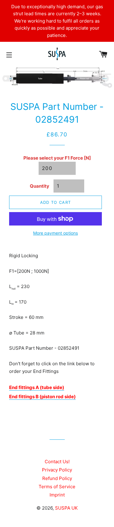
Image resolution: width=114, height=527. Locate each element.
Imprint (57, 495)
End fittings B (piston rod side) (42, 396)
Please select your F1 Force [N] (57, 158)
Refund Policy (57, 478)
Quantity (39, 186)
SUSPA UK (66, 508)
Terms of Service (57, 486)
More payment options (55, 233)
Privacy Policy (57, 470)
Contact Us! (57, 461)
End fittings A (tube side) (36, 387)
